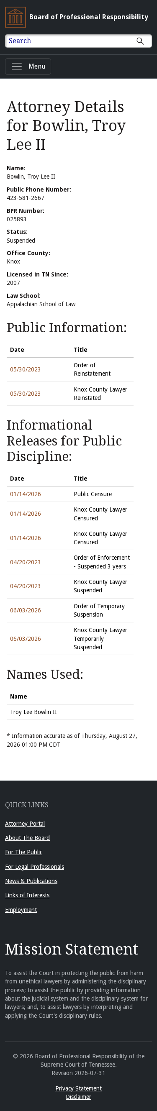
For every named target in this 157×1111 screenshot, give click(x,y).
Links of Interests (27, 895)
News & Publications (31, 881)
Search (20, 41)
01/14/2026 (25, 494)
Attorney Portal (25, 823)
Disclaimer (78, 1096)
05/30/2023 (25, 369)
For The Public (23, 852)
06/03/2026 (25, 610)
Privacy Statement (78, 1088)
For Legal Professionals (34, 866)
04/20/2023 (25, 562)
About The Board (27, 838)
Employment (21, 909)
